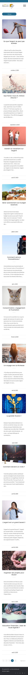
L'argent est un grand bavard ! (14, 522)
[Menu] (24, 5)
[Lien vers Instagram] (25, 673)
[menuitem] (24, 5)
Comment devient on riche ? (14, 467)
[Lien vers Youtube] (22, 673)
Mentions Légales (5, 671)
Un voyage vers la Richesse (14, 365)
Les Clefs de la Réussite (14, 669)
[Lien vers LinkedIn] (20, 673)
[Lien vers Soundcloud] (15, 673)
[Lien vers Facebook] (18, 673)
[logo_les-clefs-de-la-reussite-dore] (11, 5)
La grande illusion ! (14, 416)
